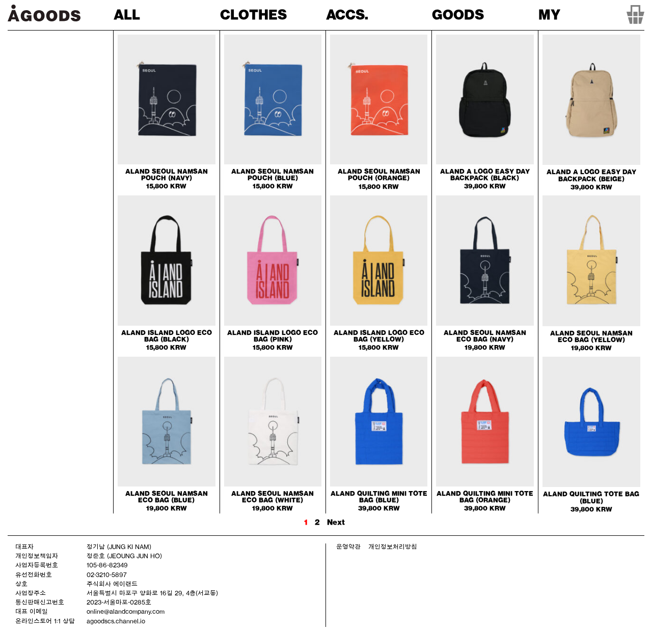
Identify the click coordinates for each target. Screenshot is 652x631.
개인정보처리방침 (392, 546)
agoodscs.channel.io (116, 621)
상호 (21, 584)
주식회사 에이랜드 (112, 584)
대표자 (24, 546)
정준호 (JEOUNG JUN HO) (124, 556)
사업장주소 (30, 593)
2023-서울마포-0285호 (119, 602)
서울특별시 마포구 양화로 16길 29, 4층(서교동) (152, 593)
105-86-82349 (107, 565)
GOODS (458, 14)
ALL (127, 14)
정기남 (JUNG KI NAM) (119, 546)
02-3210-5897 (107, 574)
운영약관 (348, 546)
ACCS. (347, 14)
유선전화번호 (33, 574)
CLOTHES (253, 14)
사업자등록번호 (36, 565)
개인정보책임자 (36, 556)
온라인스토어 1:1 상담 (45, 621)
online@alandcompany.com (126, 611)
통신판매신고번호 (39, 602)
